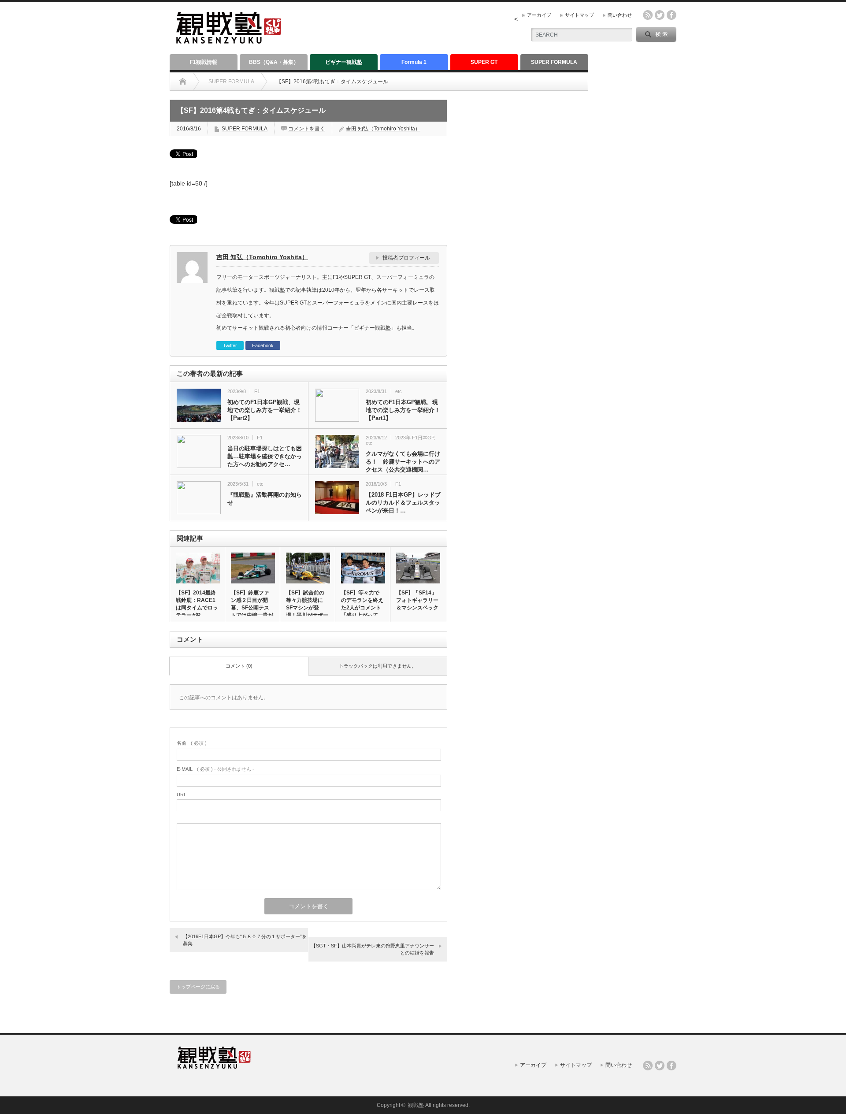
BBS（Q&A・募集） (274, 62)
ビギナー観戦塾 (343, 62)
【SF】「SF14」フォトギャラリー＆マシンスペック (417, 600)
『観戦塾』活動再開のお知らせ (264, 498)
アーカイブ (539, 15)
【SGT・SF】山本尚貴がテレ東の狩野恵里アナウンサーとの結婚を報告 (372, 949)
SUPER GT (484, 62)
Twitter (230, 345)
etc (398, 391)
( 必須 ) (192, 743)
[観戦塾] (228, 40)
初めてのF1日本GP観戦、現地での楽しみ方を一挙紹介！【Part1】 (403, 410)
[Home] (182, 81)
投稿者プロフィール (406, 258)
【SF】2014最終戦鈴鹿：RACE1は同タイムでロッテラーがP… (197, 604)
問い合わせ (620, 15)
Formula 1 (414, 62)
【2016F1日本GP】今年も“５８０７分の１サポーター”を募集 (245, 940)
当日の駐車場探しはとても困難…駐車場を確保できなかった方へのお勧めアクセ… (264, 456)
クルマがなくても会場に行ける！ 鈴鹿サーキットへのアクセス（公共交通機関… (403, 461)
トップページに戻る (198, 986)
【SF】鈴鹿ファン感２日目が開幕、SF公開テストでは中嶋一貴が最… (252, 608)
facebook (671, 15)
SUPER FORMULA (554, 62)
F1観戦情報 (203, 62)
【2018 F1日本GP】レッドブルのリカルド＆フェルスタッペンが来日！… (403, 502)
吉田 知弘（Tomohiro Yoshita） (383, 129)
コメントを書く (306, 129)
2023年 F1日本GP (414, 437)
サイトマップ (579, 15)
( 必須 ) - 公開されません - (215, 769)
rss (648, 15)
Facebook (263, 345)
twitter (659, 15)
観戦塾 (416, 1105)
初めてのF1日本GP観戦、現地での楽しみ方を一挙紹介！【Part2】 (264, 410)
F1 (257, 391)
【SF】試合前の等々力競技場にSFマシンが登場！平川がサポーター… (307, 608)
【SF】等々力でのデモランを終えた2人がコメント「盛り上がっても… (362, 608)
